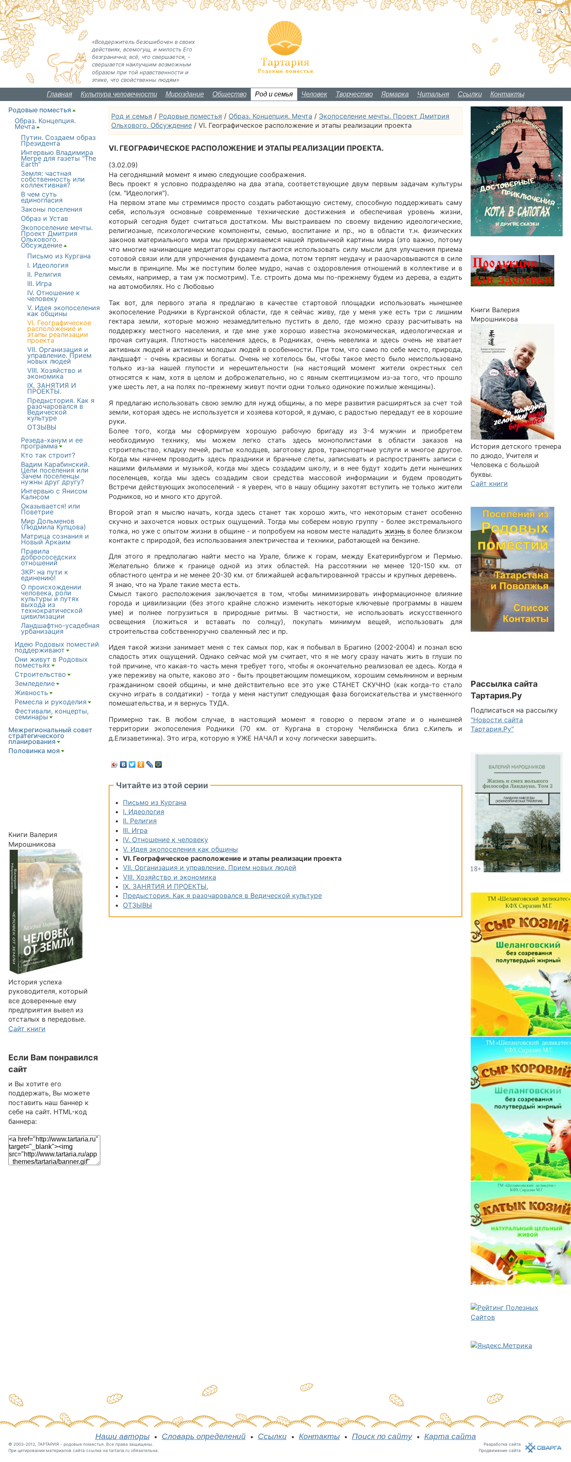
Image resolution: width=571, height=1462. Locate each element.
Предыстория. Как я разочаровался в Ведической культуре (222, 895)
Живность (31, 692)
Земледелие (35, 683)
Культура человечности (119, 94)
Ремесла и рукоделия (51, 702)
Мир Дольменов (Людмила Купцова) (53, 524)
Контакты (507, 94)
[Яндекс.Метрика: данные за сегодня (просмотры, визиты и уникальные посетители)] (501, 1345)
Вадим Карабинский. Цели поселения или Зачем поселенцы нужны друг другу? (55, 473)
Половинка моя (34, 750)
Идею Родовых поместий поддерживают (57, 647)
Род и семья (274, 94)
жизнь (395, 531)
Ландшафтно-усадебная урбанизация (60, 628)
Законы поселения (51, 209)
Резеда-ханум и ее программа (52, 443)
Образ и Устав (44, 218)
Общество (229, 94)
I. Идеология (143, 811)
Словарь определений (204, 1436)
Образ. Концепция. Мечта (270, 116)
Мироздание (185, 94)
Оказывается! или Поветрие (50, 509)
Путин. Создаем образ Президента (58, 140)
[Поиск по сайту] (560, 10)
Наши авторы (122, 1436)
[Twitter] (132, 764)
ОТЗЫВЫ (137, 905)
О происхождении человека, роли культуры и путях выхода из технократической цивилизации (52, 601)
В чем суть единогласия (42, 197)
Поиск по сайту (382, 1436)
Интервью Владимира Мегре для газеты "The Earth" (58, 158)
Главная (59, 94)
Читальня (433, 94)
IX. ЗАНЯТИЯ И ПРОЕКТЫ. (165, 886)
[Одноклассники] (141, 764)
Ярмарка (395, 94)
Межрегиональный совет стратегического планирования (50, 736)
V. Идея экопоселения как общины (180, 849)
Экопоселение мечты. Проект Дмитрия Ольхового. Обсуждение (57, 236)
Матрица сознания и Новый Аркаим (55, 539)
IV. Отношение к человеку (165, 839)
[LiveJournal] (149, 764)
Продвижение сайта (500, 1450)
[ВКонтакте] (123, 764)
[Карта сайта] (550, 10)
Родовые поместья (190, 116)
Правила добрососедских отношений (48, 557)
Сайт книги (27, 1028)
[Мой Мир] (158, 764)
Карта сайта (450, 1436)
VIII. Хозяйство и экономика (169, 877)
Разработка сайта (502, 1444)
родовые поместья (84, 1444)
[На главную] (539, 10)
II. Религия (140, 821)
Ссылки (470, 94)
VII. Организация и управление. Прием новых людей (209, 867)
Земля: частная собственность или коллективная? (53, 179)
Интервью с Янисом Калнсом (54, 494)
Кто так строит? (48, 455)
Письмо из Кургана (154, 802)
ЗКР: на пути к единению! (44, 575)
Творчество (354, 94)
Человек (314, 94)
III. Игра (135, 830)
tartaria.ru (119, 1450)
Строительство (40, 674)
